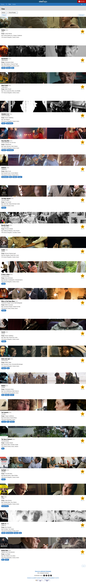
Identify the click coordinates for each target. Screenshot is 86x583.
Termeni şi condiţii (31, 577)
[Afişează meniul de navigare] (81, 4)
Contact (38, 577)
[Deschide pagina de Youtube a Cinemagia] (49, 575)
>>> (83, 565)
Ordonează (81, 15)
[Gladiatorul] (43, 160)
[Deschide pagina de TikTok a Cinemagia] (51, 575)
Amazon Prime (5, 506)
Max (12, 68)
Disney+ (20, 177)
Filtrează (4, 15)
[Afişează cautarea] (84, 4)
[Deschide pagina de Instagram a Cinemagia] (46, 575)
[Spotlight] (43, 462)
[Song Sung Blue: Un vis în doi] (43, 133)
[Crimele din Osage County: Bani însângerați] (43, 293)
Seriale (14, 4)
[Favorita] (43, 405)
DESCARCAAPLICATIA (82, 1)
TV (6, 4)
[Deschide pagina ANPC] (39, 580)
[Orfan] (43, 22)
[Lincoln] (43, 324)
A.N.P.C (57, 577)
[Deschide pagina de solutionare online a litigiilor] (46, 580)
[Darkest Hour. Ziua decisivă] (43, 543)
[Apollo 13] (43, 516)
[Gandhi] (43, 242)
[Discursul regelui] (43, 191)
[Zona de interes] (43, 431)
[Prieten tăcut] (43, 78)
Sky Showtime (9, 123)
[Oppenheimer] (43, 51)
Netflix (3, 68)
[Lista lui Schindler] (43, 106)
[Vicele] (43, 489)
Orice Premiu (12, 12)
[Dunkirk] (43, 378)
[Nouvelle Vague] (43, 217)
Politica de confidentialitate (47, 577)
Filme (9, 4)
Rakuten (8, 68)
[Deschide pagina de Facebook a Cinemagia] (44, 575)
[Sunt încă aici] (43, 351)
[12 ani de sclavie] (43, 267)
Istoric (4, 12)
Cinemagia (43, 1)
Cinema (2, 4)
